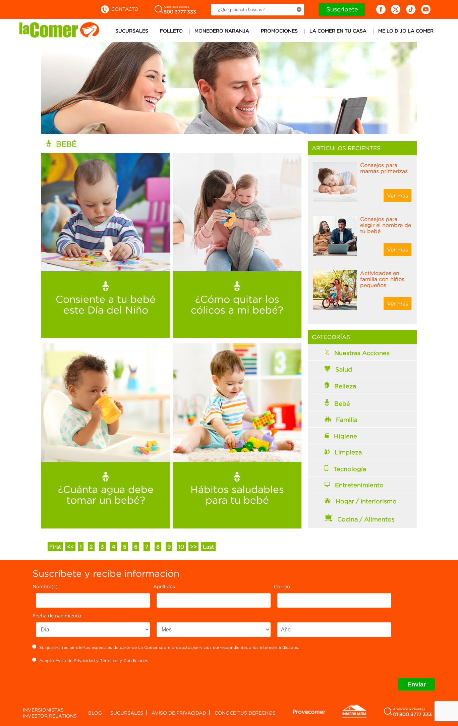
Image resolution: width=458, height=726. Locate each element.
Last (208, 547)
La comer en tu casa (337, 30)
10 (181, 547)
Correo (282, 586)
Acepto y (93, 660)
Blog (95, 712)
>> (193, 547)
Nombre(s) (45, 586)
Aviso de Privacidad (75, 660)
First (55, 547)
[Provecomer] (309, 711)
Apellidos (164, 586)
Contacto (124, 8)
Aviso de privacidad (179, 712)
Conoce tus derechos (245, 712)
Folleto (171, 30)
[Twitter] (396, 9)
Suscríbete (342, 9)
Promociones (279, 30)
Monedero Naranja (221, 30)
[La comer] (59, 36)
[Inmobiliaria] (354, 716)
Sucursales (131, 30)
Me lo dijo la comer (406, 30)
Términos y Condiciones (124, 660)
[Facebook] (381, 9)
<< (70, 547)
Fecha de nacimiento (57, 615)
